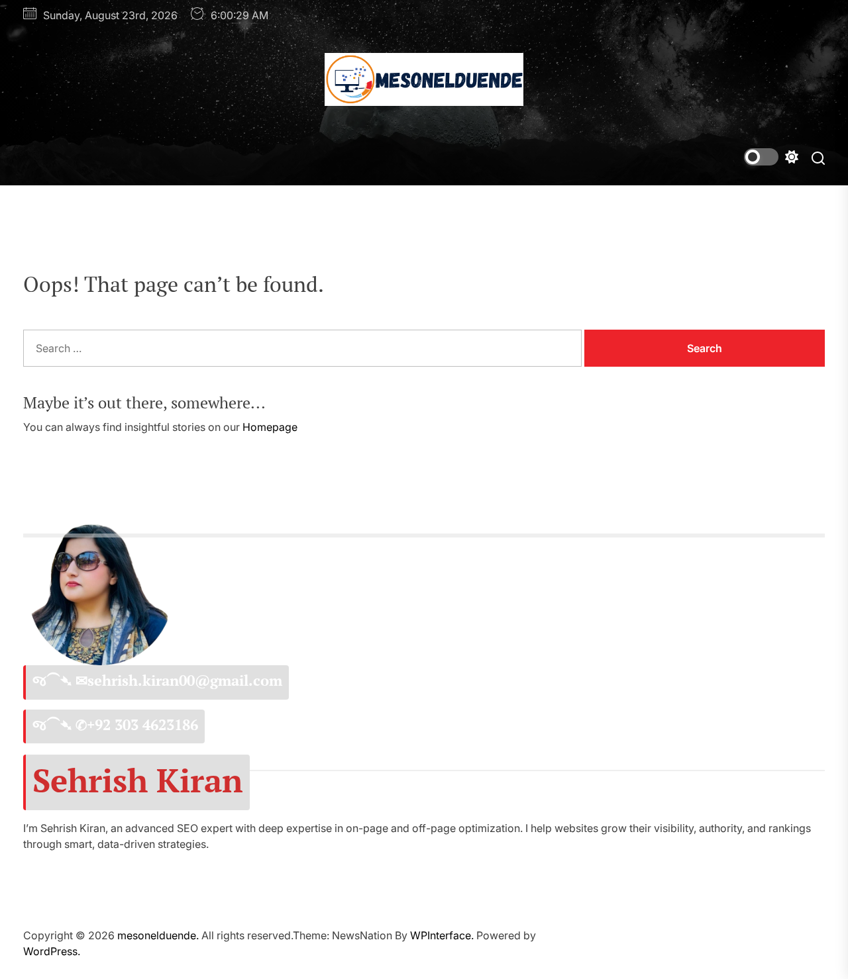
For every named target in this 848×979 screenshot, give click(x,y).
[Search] (818, 157)
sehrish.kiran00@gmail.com (184, 680)
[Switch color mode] (771, 156)
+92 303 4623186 (142, 724)
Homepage (269, 427)
